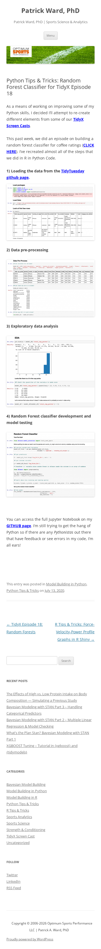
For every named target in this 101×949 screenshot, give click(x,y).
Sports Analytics (19, 816)
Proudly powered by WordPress (29, 939)
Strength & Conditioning (25, 829)
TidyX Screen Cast (20, 836)
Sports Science (18, 823)
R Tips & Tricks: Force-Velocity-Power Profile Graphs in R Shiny (75, 632)
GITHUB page (18, 525)
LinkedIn (13, 881)
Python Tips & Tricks (22, 590)
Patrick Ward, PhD (50, 10)
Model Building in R (21, 797)
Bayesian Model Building (26, 784)
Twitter (12, 874)
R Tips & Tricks (17, 810)
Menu (51, 35)
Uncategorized (18, 842)
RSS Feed (13, 887)
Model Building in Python (66, 584)
